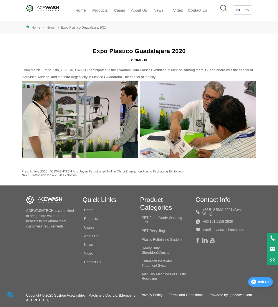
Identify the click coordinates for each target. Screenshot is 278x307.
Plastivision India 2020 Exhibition (53, 175)
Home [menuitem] (80, 10)
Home (35, 27)
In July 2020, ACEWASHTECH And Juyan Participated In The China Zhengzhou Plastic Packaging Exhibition (106, 171)
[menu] (139, 10)
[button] (158, 10)
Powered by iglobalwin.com (230, 295)
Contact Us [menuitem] (197, 10)
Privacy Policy (151, 295)
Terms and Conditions (186, 295)
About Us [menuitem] (139, 10)
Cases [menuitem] (119, 10)
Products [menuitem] (100, 10)
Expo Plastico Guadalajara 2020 (83, 27)
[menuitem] (158, 10)
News (50, 27)
